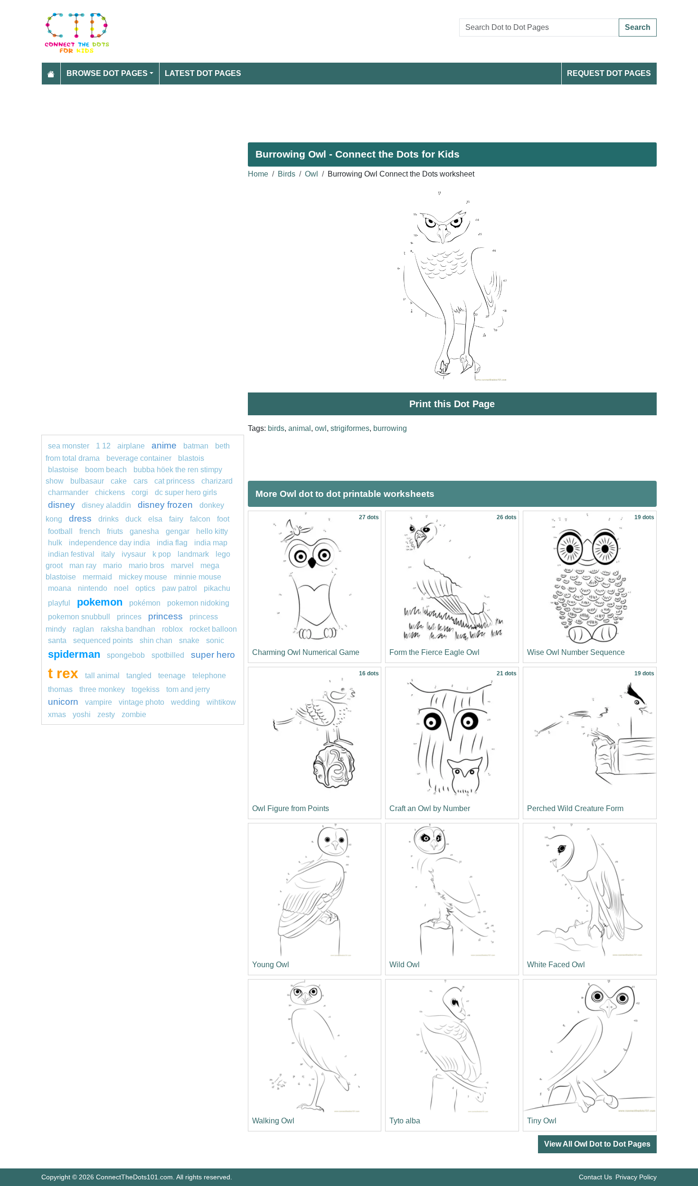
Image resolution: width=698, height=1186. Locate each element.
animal (299, 428)
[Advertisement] (326, 109)
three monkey (102, 689)
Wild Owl (404, 965)
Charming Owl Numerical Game (305, 652)
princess (165, 616)
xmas (57, 714)
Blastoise (63, 470)
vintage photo (141, 702)
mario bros (146, 565)
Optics (145, 588)
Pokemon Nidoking (198, 603)
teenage (172, 676)
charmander (69, 492)
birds (276, 428)
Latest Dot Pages (203, 73)
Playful (59, 603)
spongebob (126, 655)
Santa (57, 640)
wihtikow (221, 702)
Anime (164, 445)
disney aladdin (106, 505)
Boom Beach (106, 470)
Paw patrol (179, 588)
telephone (209, 676)
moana (59, 588)
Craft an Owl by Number (429, 808)
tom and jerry (188, 689)
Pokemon (100, 602)
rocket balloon (213, 629)
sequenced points (103, 640)
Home (258, 174)
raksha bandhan (128, 629)
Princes (129, 617)
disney (61, 505)
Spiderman (74, 654)
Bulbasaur (87, 481)
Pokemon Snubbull (79, 617)
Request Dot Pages (609, 73)
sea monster (69, 446)
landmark (193, 554)
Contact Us (595, 1177)
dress (80, 518)
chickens (110, 492)
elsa (155, 519)
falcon (200, 519)
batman (195, 446)
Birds (286, 174)
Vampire (98, 702)
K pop (161, 554)
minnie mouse (197, 577)
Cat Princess (174, 481)
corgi (140, 492)
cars (140, 481)
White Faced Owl (556, 965)
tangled (138, 676)
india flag (172, 543)
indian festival (71, 554)
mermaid (97, 577)
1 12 (103, 446)
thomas (60, 689)
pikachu (217, 588)
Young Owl (270, 965)
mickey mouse (143, 577)
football (60, 531)
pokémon (144, 603)
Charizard (217, 481)
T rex (63, 673)
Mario (112, 565)
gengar (177, 531)
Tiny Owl (542, 1121)
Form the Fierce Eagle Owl (434, 652)
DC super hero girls (186, 492)
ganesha (144, 531)
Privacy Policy (636, 1177)
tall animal (102, 676)
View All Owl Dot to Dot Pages (597, 1144)
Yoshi (82, 714)
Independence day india (109, 543)
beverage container (138, 458)
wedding (185, 702)
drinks (108, 519)
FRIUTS (115, 531)
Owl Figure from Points (290, 808)
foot (223, 519)
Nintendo (92, 588)
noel (121, 588)
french (89, 531)
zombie (134, 714)
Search (638, 27)
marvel (182, 565)
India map (210, 543)
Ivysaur (134, 554)
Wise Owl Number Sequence (576, 652)
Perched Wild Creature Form (575, 808)
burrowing (390, 428)
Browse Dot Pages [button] (107, 73)
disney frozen (165, 505)
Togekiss (146, 689)
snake (189, 640)
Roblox (172, 629)
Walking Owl (273, 1121)
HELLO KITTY (212, 531)
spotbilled (167, 655)
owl (321, 428)
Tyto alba (404, 1121)
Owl (311, 174)
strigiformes (349, 428)
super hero (213, 655)
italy (108, 554)
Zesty (106, 714)
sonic (215, 640)
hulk (55, 543)
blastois (191, 458)
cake (119, 481)
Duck (133, 519)
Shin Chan (156, 640)
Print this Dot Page (452, 404)
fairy (176, 519)
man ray (82, 565)
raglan (83, 629)
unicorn (63, 702)
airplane (131, 446)
